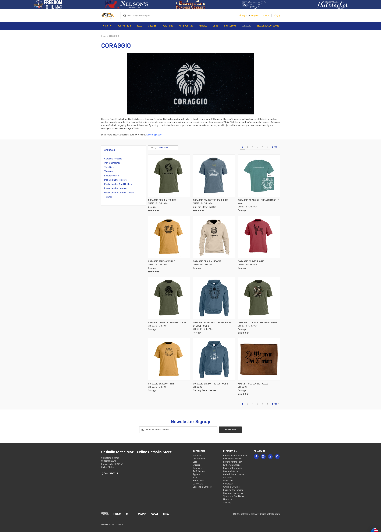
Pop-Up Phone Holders (115, 180)
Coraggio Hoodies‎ (113, 158)
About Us (227, 477)
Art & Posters (186, 26)
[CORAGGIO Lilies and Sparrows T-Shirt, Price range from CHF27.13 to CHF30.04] (259, 298)
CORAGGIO (246, 26)
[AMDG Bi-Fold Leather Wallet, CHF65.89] (259, 359)
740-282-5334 (111, 473)
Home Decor (230, 26)
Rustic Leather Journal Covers (119, 192)
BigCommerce (117, 524)
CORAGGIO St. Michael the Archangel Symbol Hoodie (212, 324)
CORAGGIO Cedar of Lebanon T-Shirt (167, 322)
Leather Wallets (112, 175)
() (278, 15)
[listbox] (168, 148)
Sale (139, 26)
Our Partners (124, 26)
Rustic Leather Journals (116, 188)
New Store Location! (232, 458)
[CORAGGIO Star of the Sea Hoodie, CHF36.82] (214, 359)
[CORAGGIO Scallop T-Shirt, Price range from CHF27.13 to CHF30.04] (169, 359)
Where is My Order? (232, 487)
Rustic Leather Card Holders (118, 184)
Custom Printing (230, 471)
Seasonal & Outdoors (268, 26)
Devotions (168, 26)
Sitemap (227, 502)
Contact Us (228, 484)
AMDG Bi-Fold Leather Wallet (253, 383)
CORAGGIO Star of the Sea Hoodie (210, 383)
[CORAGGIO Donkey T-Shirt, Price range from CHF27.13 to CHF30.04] (259, 237)
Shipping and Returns (233, 490)
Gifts (215, 26)
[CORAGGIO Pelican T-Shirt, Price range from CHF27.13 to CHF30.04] (169, 237)
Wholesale (228, 480)
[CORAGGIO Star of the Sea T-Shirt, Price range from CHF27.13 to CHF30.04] (214, 175)
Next (274, 147)
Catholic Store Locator (233, 474)
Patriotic (106, 26)
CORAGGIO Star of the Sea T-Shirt (210, 200)
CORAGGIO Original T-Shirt (162, 200)
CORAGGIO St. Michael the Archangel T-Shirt (258, 202)
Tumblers (108, 171)
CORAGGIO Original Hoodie (207, 261)
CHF (265, 15)
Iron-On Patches (112, 163)
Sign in (245, 15)
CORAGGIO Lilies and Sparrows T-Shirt (258, 322)
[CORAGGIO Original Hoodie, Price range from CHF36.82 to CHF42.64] (214, 237)
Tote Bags (109, 167)
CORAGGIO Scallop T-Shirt (162, 383)
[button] (48, 4)
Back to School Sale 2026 (235, 455)
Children (152, 26)
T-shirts (108, 197)
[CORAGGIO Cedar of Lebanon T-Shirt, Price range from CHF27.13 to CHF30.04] (169, 298)
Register (255, 15)
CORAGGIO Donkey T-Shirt (251, 261)
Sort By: (153, 148)
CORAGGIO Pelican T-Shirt (161, 261)
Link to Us (227, 499)
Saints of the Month (232, 468)
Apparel (203, 26)
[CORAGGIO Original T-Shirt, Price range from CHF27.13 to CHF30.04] (169, 175)
